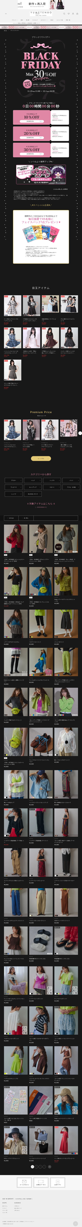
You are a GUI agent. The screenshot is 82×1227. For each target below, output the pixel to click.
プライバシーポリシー (29, 1221)
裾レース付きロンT (9, 802)
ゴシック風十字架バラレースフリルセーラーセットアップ (11, 385)
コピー (41, 121)
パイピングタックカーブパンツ (37, 920)
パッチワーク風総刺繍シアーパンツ (38, 840)
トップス (52, 480)
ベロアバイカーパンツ (35, 642)
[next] (80, 433)
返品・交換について (18, 1208)
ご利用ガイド (16, 1206)
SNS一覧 (68, 20)
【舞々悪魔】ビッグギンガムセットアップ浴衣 (66, 446)
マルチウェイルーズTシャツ (11, 1038)
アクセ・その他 (71, 487)
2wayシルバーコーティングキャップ (64, 1118)
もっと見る (41, 458)
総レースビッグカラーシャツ (62, 760)
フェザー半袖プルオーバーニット (13, 720)
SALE (52, 20)
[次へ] (49, 1166)
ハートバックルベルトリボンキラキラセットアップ (10, 446)
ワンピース (14, 487)
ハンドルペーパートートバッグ (37, 1158)
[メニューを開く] (6, 14)
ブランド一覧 (4, 1210)
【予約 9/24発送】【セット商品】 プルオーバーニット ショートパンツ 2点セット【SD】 (64, 561)
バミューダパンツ (59, 642)
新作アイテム (4, 1206)
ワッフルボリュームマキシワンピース (39, 680)
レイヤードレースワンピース (37, 880)
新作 (22, 20)
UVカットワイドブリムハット (12, 1158)
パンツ (71, 480)
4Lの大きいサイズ (33, 494)
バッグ (33, 480)
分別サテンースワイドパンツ (62, 920)
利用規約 (22, 1221)
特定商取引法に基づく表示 (13, 1221)
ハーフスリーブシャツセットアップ (38, 802)
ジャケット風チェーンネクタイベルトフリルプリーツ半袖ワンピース (68, 352)
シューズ (13, 494)
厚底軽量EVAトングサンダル (62, 958)
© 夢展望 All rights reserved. (7, 1224)
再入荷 (27, 20)
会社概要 (4, 1221)
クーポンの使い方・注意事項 (60, 189)
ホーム (5, 30)
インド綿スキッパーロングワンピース (64, 1158)
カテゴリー (43, 20)
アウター (13, 480)
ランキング (35, 20)
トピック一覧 (59, 20)
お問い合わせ (17, 1210)
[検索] (64, 13)
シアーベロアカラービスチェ (11, 642)
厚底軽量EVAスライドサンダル (37, 958)
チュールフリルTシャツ (60, 998)
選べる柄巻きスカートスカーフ (62, 802)
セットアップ (32, 487)
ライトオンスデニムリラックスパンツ (14, 920)
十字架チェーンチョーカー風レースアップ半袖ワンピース (49, 352)
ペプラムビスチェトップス (11, 1078)
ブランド (14, 20)
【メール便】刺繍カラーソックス (38, 1118)
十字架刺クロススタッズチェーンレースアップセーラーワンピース (30, 320)
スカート (52, 487)
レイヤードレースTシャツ (36, 998)
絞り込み (11, 518)
